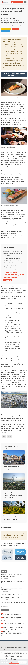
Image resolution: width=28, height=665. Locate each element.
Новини (16, 28)
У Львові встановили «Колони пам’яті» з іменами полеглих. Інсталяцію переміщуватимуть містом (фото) (12, 596)
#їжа (4, 436)
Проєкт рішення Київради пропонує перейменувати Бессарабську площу (11, 468)
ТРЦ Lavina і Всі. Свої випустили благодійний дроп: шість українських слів (13, 603)
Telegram (12, 73)
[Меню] (25, 2)
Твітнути (11, 4)
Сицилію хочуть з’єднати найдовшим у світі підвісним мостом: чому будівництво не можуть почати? (12, 494)
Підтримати (24, 4)
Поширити (4, 4)
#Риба (9, 436)
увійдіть (16, 535)
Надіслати (17, 4)
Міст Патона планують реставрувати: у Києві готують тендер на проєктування (12, 628)
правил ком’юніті (13, 545)
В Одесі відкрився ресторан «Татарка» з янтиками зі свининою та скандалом (12, 267)
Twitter (17, 73)
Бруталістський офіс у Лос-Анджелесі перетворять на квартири (11, 575)
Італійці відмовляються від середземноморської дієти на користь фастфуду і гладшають (13, 260)
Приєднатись (7, 280)
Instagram (22, 73)
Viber (9, 75)
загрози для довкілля (12, 313)
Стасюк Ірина (7, 31)
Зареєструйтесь (7, 535)
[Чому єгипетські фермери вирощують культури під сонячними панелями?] (14, 507)
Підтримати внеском (17, 2)
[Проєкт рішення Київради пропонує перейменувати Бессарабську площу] (14, 457)
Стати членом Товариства (11, 65)
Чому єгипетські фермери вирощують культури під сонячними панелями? (11, 517)
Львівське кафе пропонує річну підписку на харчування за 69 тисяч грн (13, 253)
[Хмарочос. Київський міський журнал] (6, 2)
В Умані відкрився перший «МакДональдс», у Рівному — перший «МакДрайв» (13, 582)
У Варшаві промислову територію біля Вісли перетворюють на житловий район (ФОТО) (12, 633)
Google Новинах (16, 75)
